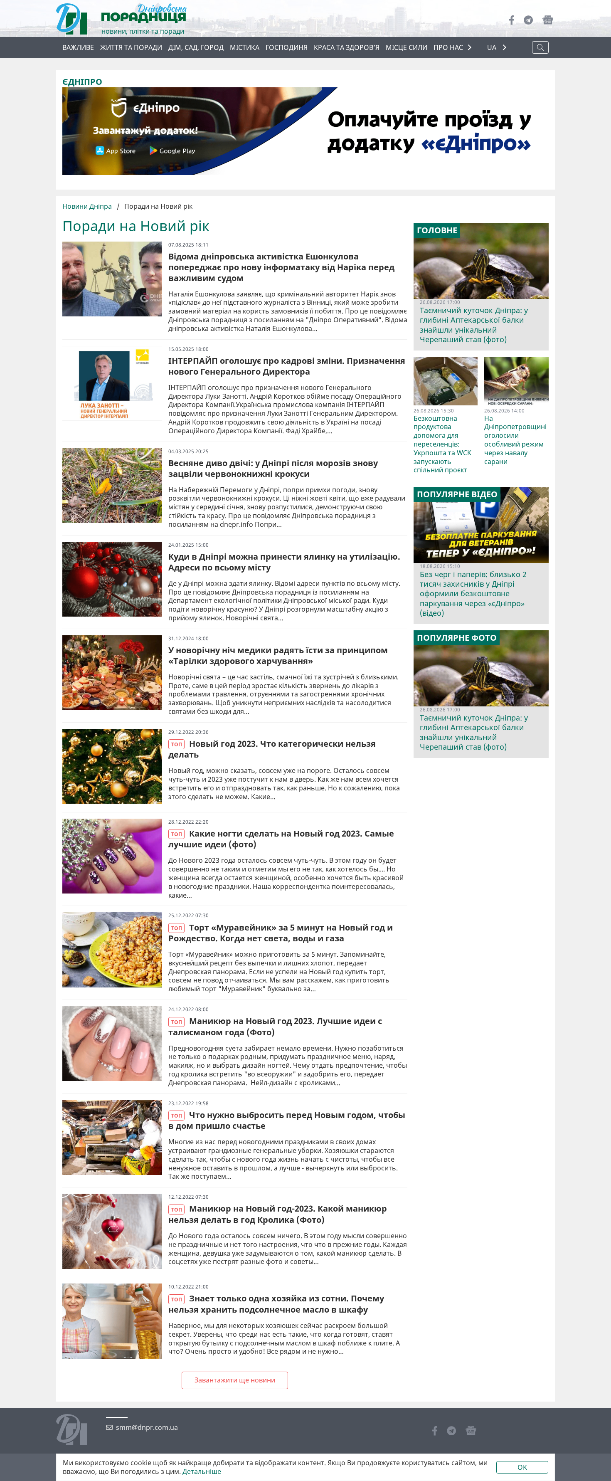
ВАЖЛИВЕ (78, 47)
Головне (437, 230)
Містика (244, 47)
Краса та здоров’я (346, 47)
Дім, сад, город (196, 47)
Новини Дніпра (87, 206)
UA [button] (492, 47)
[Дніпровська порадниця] (78, 1430)
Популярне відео (457, 494)
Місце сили (406, 47)
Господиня (287, 47)
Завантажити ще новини (235, 1380)
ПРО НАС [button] (448, 47)
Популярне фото (457, 637)
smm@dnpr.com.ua (147, 1427)
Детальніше (201, 1471)
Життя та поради (131, 47)
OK (522, 1467)
